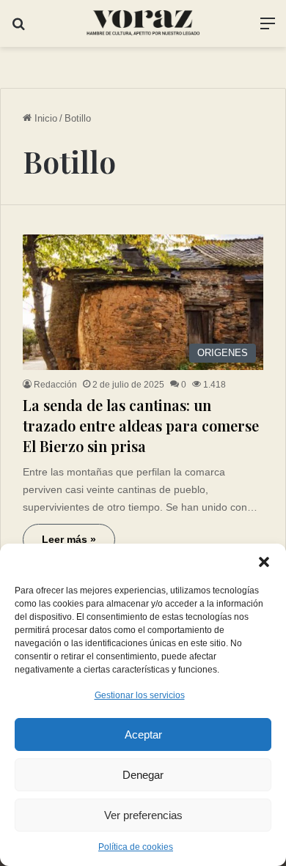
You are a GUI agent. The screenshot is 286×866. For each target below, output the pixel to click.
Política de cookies (135, 847)
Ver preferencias (143, 815)
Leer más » (69, 539)
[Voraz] (143, 23)
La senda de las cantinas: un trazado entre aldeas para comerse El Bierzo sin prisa (141, 425)
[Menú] (267, 28)
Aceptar (143, 734)
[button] (264, 562)
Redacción (55, 385)
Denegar (143, 775)
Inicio (44, 118)
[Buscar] (18, 28)
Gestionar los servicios (140, 695)
